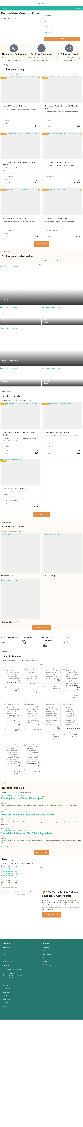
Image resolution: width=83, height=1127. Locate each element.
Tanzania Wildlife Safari (53, 230)
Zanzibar (5, 381)
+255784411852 (10, 973)
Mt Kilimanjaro (50, 176)
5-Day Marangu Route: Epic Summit (57, 162)
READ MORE (5, 809)
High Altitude (6, 1003)
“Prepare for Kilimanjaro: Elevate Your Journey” (28, 814)
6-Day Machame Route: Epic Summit (15, 218)
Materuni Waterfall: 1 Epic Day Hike (15, 106)
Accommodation (9, 176)
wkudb (2, 801)
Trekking (45, 951)
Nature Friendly (7, 989)
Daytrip (7, 120)
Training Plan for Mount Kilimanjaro (22, 798)
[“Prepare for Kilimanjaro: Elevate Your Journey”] (16, 811)
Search (62, 38)
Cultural (5, 996)
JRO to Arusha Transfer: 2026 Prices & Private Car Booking (61, 107)
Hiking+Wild (6, 622)
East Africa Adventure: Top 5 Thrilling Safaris (26, 833)
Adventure (5, 576)
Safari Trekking (47, 965)
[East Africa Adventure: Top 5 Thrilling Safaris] (15, 830)
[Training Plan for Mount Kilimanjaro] (13, 795)
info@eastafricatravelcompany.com (15, 975)
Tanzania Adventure (48, 954)
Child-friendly (6, 999)
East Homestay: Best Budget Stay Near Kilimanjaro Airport (20, 163)
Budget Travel (6, 992)
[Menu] (77, 8)
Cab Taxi (49, 120)
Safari (45, 576)
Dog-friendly (6, 1006)
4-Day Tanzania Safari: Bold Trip (56, 218)
